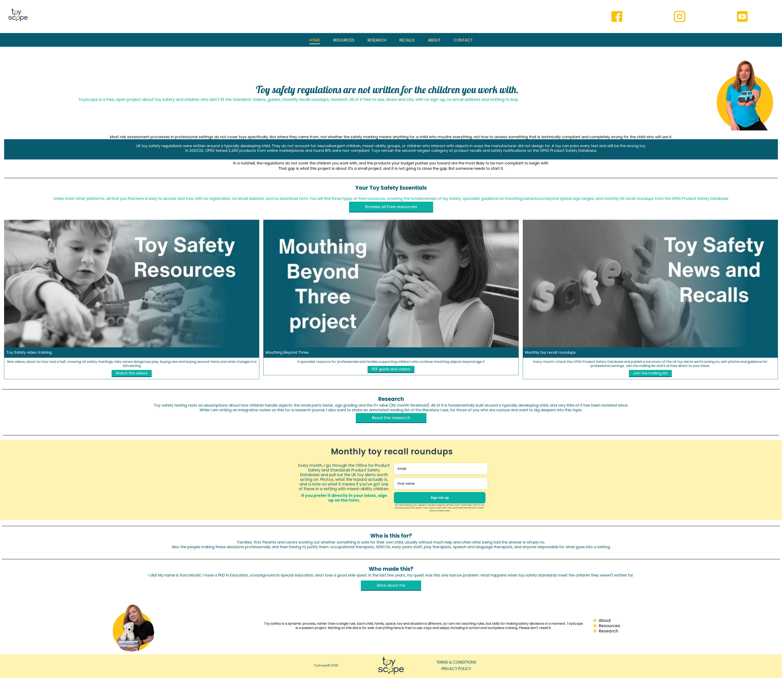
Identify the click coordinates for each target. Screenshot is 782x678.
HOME (314, 40)
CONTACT (463, 40)
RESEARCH (377, 40)
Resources (609, 626)
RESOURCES (343, 40)
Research (608, 631)
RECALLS (407, 40)
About (605, 620)
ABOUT (434, 40)
